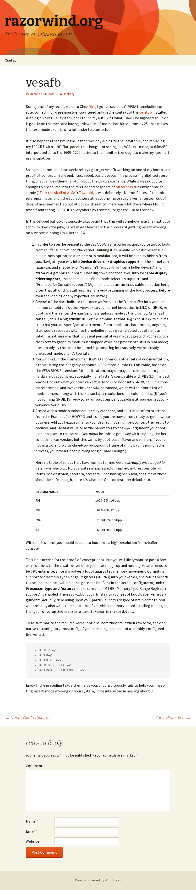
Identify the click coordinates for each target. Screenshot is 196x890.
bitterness (124, 186)
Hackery (69, 94)
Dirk (92, 106)
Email (32, 831)
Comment (35, 765)
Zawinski (86, 192)
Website (32, 841)
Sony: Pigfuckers (173, 717)
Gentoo (145, 112)
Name (32, 821)
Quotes (10, 60)
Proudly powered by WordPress (98, 880)
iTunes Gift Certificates (28, 717)
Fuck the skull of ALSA (57, 192)
